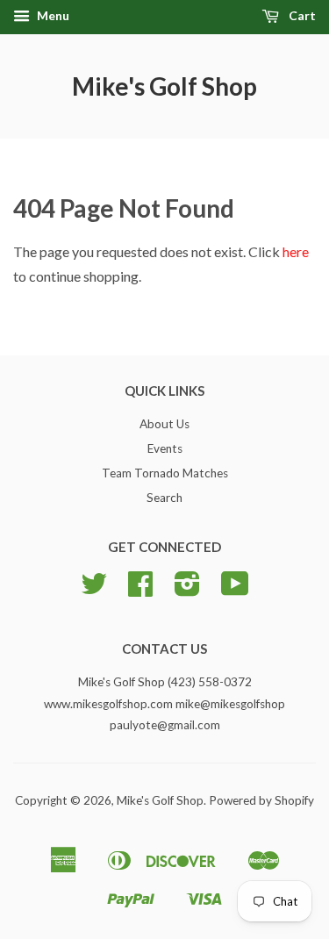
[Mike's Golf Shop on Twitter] (94, 590)
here (296, 251)
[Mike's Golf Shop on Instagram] (187, 590)
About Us (164, 424)
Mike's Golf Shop (164, 86)
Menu (51, 15)
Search (164, 498)
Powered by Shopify (261, 800)
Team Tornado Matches (165, 473)
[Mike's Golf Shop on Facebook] (140, 590)
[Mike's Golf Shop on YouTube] (235, 590)
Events (164, 448)
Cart (301, 15)
